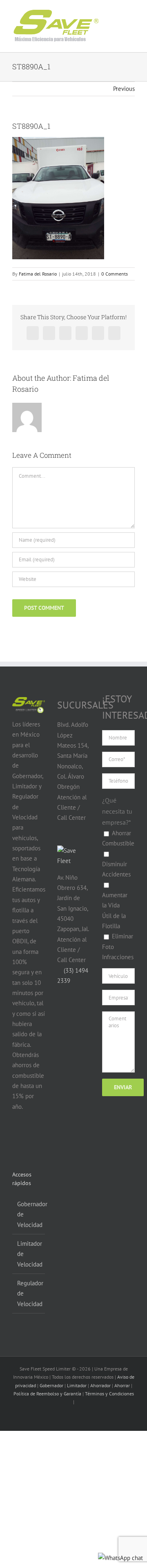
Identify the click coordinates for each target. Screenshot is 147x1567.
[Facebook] (17, 1138)
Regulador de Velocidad (29, 1293)
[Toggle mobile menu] (123, 19)
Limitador (77, 1385)
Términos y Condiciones (109, 1393)
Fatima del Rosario (38, 274)
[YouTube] (32, 1138)
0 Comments (114, 274)
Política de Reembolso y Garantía (47, 1393)
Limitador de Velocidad (29, 1254)
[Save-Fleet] (73, 850)
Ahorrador (100, 1385)
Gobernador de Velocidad (29, 1214)
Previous (124, 89)
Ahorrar (122, 1385)
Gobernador (51, 1385)
